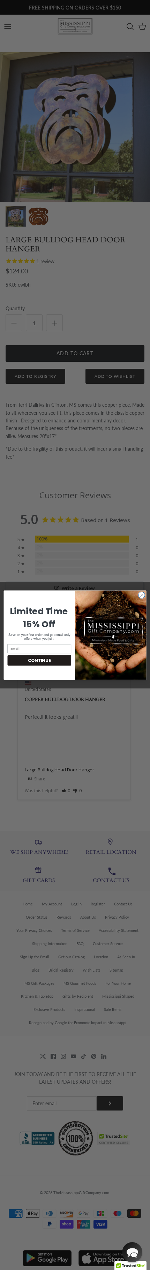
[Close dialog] (141, 595)
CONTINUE (39, 660)
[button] (132, 1252)
